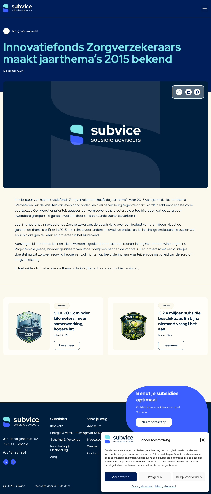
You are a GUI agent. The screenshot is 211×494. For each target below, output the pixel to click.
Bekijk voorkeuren (189, 477)
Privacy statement (142, 486)
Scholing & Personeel (65, 439)
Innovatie (56, 426)
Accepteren (120, 477)
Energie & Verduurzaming (68, 433)
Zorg (53, 457)
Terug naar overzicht (25, 31)
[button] (203, 440)
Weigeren (155, 477)
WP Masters (62, 486)
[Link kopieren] (179, 92)
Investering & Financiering (60, 448)
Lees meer (66, 345)
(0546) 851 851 (14, 452)
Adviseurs (94, 426)
